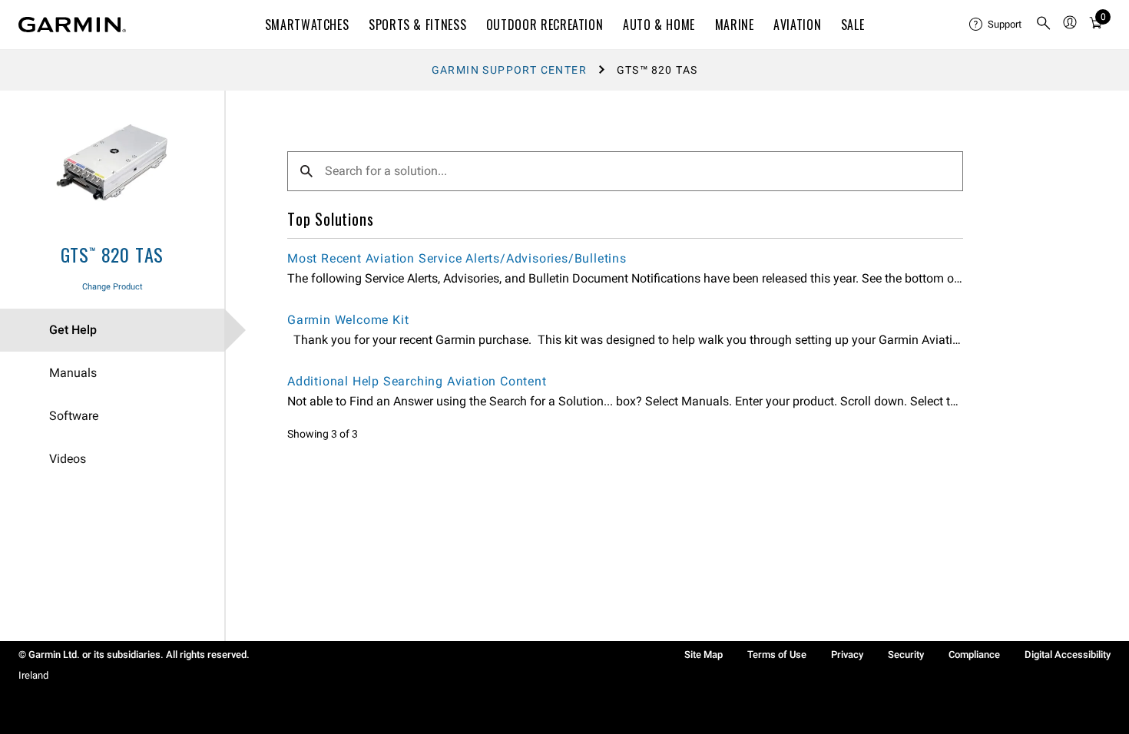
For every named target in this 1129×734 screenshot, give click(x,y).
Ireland (33, 675)
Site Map (703, 654)
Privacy (847, 654)
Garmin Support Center (509, 70)
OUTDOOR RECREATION (545, 24)
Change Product (112, 287)
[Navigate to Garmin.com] (72, 24)
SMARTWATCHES (307, 24)
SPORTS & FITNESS (417, 24)
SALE (853, 24)
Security (906, 654)
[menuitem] (996, 24)
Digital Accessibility (1068, 654)
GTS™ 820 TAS (112, 254)
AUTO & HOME (659, 24)
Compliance (974, 654)
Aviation (797, 24)
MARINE (734, 24)
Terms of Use (776, 654)
